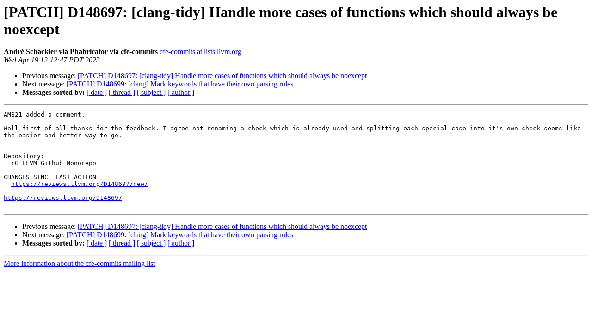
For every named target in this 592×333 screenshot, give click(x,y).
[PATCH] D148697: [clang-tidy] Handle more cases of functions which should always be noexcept (222, 76)
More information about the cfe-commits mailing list (79, 263)
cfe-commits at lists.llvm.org (200, 52)
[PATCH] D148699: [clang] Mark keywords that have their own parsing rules (180, 84)
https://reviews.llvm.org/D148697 (63, 197)
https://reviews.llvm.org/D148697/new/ (79, 183)
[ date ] (96, 92)
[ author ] (180, 92)
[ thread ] (122, 92)
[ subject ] (151, 92)
